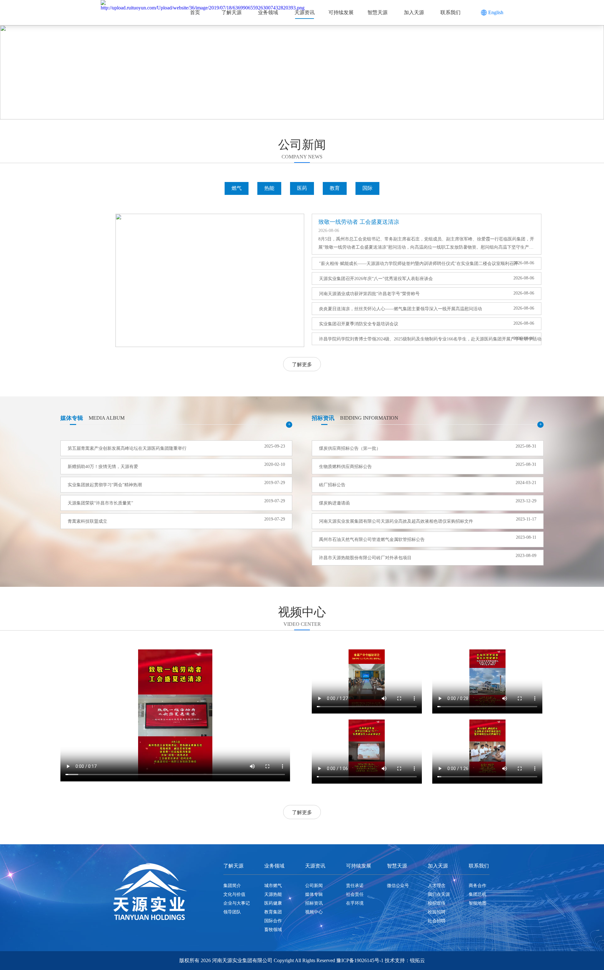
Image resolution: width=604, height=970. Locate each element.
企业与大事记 (236, 903)
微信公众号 (398, 885)
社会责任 (355, 894)
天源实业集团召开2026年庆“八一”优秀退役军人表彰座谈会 (376, 278)
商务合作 (477, 885)
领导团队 (232, 912)
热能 (269, 188)
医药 (302, 188)
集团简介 (232, 885)
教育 (335, 188)
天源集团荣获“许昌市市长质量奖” (100, 503)
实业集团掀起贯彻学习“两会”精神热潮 (105, 484)
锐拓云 (417, 960)
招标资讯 (314, 903)
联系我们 (450, 12)
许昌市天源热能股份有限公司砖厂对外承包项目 (365, 557)
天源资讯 (304, 12)
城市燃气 (273, 885)
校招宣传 (436, 903)
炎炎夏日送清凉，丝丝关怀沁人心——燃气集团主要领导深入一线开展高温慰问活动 (400, 308)
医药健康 (273, 903)
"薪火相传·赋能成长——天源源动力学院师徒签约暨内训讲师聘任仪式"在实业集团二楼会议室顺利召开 (412, 263)
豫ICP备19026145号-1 (359, 960)
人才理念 (436, 885)
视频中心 (314, 912)
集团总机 (477, 894)
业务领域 (268, 12)
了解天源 (231, 12)
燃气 (237, 188)
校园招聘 (436, 912)
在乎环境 (355, 903)
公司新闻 (314, 885)
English (495, 12)
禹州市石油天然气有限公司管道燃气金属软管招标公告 (372, 539)
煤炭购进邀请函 (334, 503)
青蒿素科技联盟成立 (87, 521)
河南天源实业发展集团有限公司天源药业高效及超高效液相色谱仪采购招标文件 (396, 521)
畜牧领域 (273, 929)
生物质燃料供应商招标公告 (345, 466)
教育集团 (273, 912)
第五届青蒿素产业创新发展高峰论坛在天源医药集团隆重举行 (127, 448)
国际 (367, 188)
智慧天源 (377, 12)
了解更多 (302, 364)
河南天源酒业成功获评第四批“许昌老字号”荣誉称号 (369, 293)
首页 (195, 12)
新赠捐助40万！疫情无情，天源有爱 (103, 466)
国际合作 (273, 920)
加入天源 (414, 12)
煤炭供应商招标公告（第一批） (350, 448)
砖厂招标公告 (332, 484)
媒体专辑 (314, 894)
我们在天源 (439, 894)
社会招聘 (436, 920)
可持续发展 (341, 12)
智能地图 (477, 903)
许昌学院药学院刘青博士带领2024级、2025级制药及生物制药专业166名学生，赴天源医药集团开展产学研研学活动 (412, 339)
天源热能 (273, 894)
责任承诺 (355, 885)
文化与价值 (234, 894)
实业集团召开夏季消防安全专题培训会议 (358, 324)
